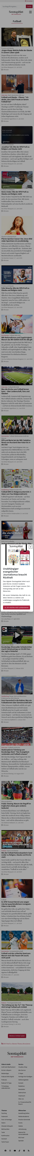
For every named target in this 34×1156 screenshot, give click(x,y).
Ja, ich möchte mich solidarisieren (16, 607)
